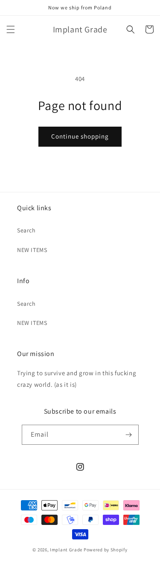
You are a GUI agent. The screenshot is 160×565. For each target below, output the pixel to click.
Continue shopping (80, 136)
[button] (10, 29)
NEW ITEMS (32, 250)
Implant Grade (66, 550)
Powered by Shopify (106, 550)
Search (26, 230)
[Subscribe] (128, 435)
